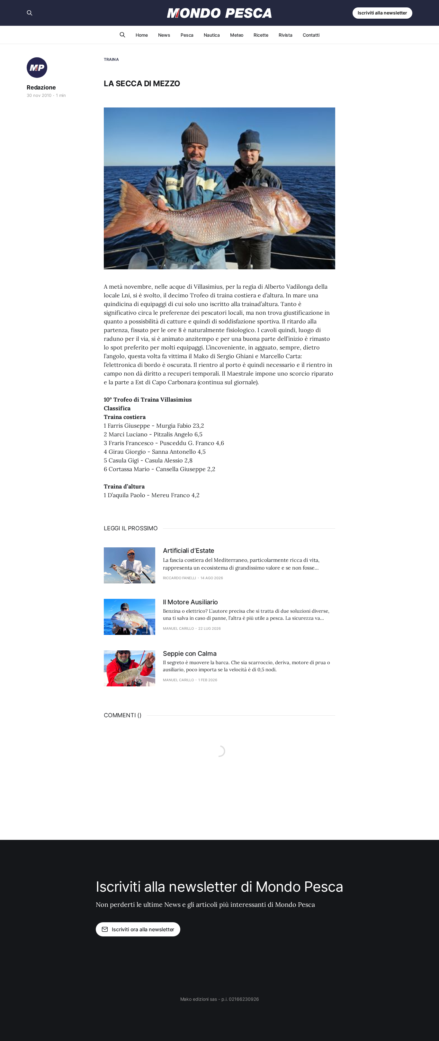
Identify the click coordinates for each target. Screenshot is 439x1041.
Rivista (285, 35)
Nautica (212, 35)
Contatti (311, 35)
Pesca (187, 35)
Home (142, 35)
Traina (111, 59)
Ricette (261, 35)
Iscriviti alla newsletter (382, 12)
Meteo (237, 35)
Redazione (41, 87)
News (164, 35)
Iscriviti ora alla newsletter (143, 929)
